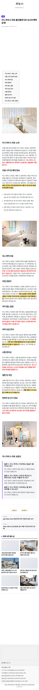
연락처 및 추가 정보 (10, 98)
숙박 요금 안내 (9, 89)
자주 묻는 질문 (9, 86)
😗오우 (24, 510)
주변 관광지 (8, 82)
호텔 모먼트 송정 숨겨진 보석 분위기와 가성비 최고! (14, 678)
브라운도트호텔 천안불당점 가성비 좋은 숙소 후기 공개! (14, 681)
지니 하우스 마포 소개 (11, 73)
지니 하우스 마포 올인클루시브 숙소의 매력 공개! (13, 670)
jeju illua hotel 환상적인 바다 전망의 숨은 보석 (18, 519)
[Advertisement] (19, 50)
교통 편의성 (8, 92)
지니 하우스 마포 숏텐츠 (11, 101)
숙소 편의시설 (9, 79)
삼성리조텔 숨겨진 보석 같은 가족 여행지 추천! (12, 675)
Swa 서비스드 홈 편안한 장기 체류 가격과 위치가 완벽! (19, 528)
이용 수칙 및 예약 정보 (11, 76)
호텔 (3, 16)
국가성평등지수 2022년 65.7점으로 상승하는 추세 (14, 673)
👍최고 (14, 510)
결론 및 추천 (8, 95)
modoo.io (19, 686)
